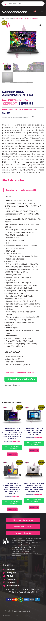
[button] (40, 25)
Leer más (12, 454)
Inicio (4, 18)
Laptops (10, 18)
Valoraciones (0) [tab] (28, 190)
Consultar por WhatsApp (22, 379)
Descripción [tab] (11, 190)
